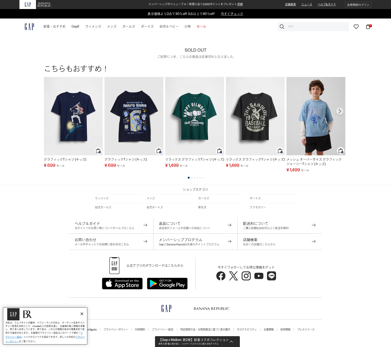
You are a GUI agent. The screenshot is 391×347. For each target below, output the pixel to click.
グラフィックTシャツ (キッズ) (65, 159)
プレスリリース (306, 329)
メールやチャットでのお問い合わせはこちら (102, 244)
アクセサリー (258, 207)
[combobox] (313, 26)
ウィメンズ (102, 198)
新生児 (202, 207)
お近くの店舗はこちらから (259, 244)
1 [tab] (189, 178)
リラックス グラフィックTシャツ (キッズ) (194, 159)
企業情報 (269, 329)
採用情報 (285, 329)
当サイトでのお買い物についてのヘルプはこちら (104, 228)
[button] (358, 4)
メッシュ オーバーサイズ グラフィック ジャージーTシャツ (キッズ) (314, 162)
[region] (45, 326)
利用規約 (140, 329)
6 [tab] (202, 177)
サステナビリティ (247, 329)
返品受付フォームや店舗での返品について (184, 228)
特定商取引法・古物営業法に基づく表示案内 (205, 329)
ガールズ (203, 198)
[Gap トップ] (26, 26)
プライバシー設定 (163, 329)
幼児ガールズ (103, 207)
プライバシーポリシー (115, 329)
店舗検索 (290, 4)
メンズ (151, 198)
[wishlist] (356, 26)
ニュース (306, 4)
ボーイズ (255, 198)
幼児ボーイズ (155, 207)
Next (339, 111)
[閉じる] (82, 314)
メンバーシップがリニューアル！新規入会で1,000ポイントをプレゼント (195, 4)
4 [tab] (197, 177)
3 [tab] (194, 177)
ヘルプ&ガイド (327, 4)
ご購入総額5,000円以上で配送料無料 (266, 228)
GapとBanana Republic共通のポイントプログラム (189, 244)
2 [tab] (191, 177)
